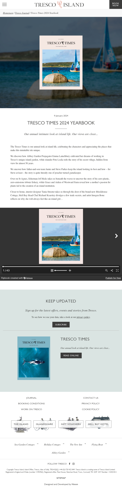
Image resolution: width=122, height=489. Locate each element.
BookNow (115, 4)
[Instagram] (73, 464)
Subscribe (61, 324)
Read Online (71, 355)
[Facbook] (69, 464)
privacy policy (83, 317)
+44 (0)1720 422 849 (67, 470)
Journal (31, 397)
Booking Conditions (31, 403)
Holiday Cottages (52, 444)
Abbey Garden (59, 452)
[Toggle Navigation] (4, 4)
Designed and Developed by (61, 484)
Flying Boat (97, 444)
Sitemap (61, 478)
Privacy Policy (91, 403)
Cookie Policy (90, 409)
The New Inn (76, 444)
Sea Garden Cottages (24, 444)
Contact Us (90, 397)
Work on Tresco (31, 409)
